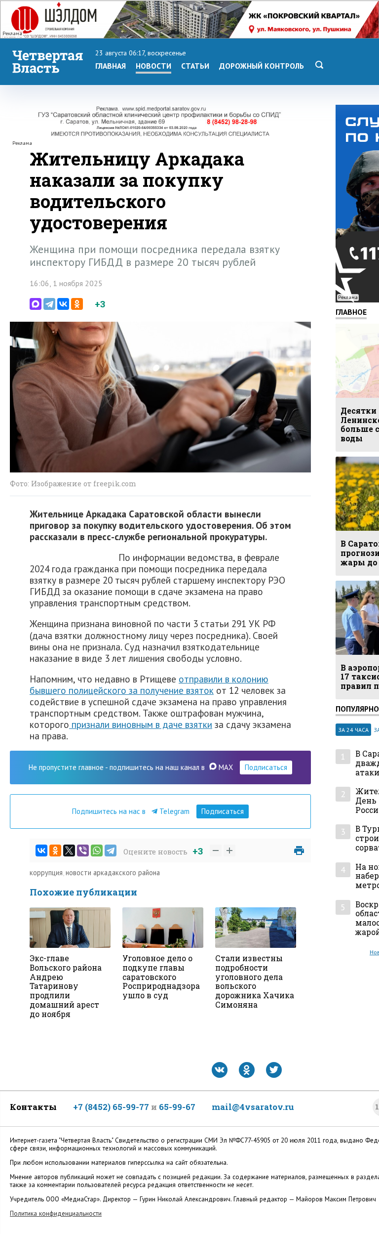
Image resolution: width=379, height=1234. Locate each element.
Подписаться (266, 767)
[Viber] (83, 850)
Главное (351, 312)
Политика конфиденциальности (56, 1213)
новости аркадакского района (113, 872)
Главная (110, 66)
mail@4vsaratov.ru (253, 1106)
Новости (153, 66)
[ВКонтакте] (63, 304)
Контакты (33, 1106)
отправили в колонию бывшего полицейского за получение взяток (149, 684)
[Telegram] (49, 304)
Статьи (195, 66)
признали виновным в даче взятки (140, 724)
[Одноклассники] (77, 304)
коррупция (46, 872)
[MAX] (35, 304)
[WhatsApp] (97, 850)
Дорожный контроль (261, 66)
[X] (69, 850)
